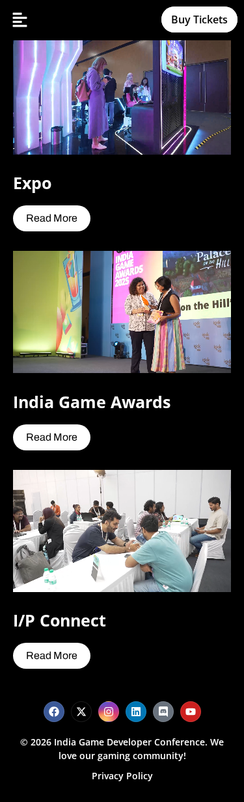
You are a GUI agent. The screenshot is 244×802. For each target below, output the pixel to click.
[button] (20, 20)
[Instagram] (108, 711)
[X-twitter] (81, 711)
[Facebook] (54, 711)
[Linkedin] (136, 711)
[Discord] (163, 711)
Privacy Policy (122, 776)
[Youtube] (190, 711)
